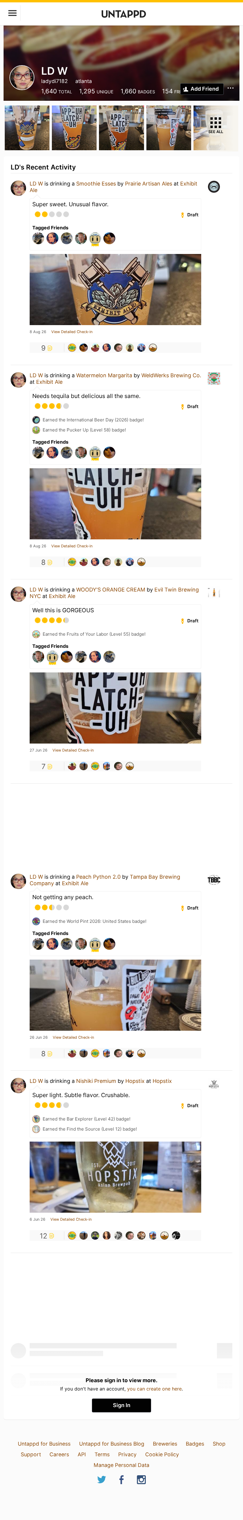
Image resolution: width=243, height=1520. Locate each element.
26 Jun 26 (39, 1037)
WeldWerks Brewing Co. (171, 375)
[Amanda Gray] (107, 347)
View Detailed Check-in (71, 332)
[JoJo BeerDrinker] (107, 1235)
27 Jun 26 (38, 750)
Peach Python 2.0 (98, 877)
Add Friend (205, 89)
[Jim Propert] (95, 347)
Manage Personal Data (121, 1465)
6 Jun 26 (37, 1219)
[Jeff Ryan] (118, 1235)
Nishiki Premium (96, 1081)
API (82, 1454)
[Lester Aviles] (141, 1235)
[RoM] (72, 347)
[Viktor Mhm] (83, 766)
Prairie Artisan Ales (148, 183)
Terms (102, 1454)
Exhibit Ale (49, 382)
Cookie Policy (162, 1454)
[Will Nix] (118, 347)
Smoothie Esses (96, 183)
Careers (59, 1454)
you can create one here (154, 1389)
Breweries (165, 1444)
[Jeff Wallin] (95, 1235)
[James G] (130, 347)
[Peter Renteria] (107, 766)
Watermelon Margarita (104, 375)
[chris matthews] (130, 1053)
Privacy (127, 1454)
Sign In (121, 1405)
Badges (195, 1444)
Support (31, 1454)
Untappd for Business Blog (111, 1444)
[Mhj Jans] (176, 1235)
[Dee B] (153, 347)
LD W (36, 183)
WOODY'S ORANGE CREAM (110, 589)
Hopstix (135, 1081)
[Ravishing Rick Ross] (141, 347)
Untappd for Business (44, 1444)
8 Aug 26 (38, 332)
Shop (219, 1444)
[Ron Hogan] (83, 347)
